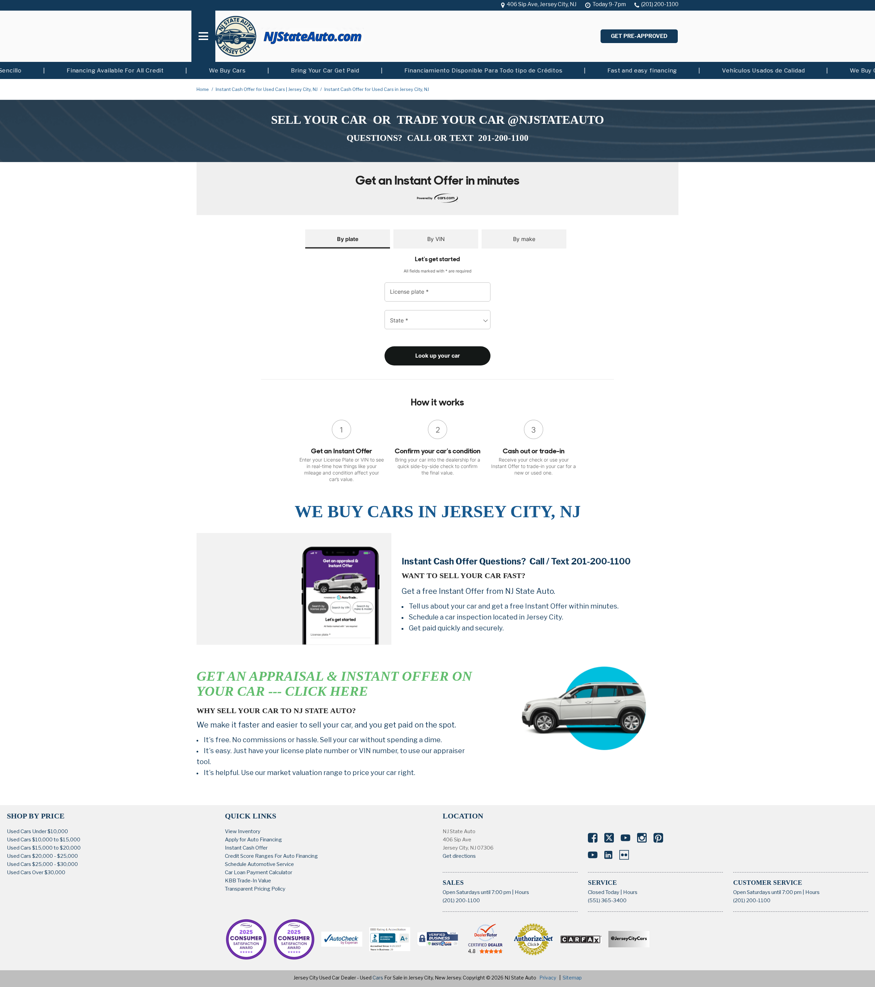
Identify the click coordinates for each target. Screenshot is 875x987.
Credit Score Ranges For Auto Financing (271, 856)
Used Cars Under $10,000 (37, 831)
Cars (378, 978)
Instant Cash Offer (246, 848)
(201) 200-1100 (461, 900)
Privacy (547, 978)
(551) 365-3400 (607, 900)
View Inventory (242, 831)
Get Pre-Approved (639, 36)
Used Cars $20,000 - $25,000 (42, 856)
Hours (522, 892)
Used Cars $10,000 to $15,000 (43, 840)
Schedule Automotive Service (259, 864)
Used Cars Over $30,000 (36, 872)
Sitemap (572, 978)
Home (203, 89)
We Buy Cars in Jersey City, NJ (438, 511)
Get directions (459, 856)
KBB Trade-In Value (248, 881)
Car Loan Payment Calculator (258, 872)
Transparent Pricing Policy (255, 889)
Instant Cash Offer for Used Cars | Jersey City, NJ (267, 89)
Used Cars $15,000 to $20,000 (44, 848)
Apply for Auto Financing (253, 840)
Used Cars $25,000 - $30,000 (42, 864)
